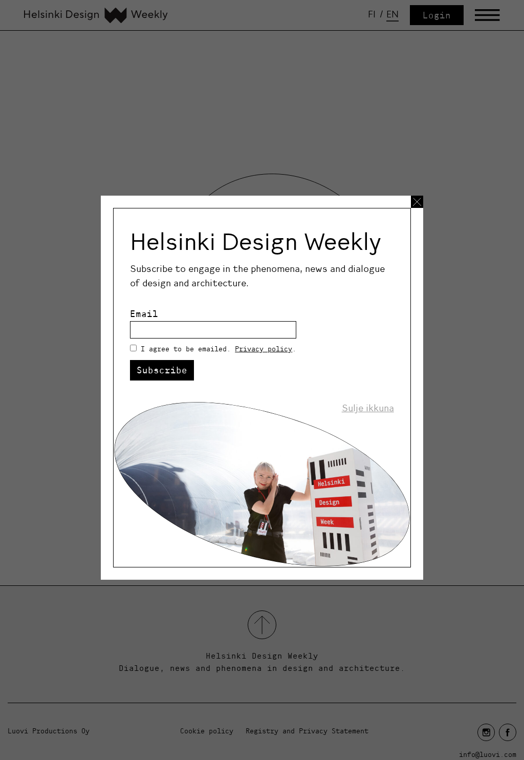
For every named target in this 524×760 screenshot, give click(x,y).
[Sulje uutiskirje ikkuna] (417, 202)
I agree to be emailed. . (218, 349)
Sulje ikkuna (368, 408)
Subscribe (162, 370)
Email (144, 313)
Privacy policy (263, 349)
